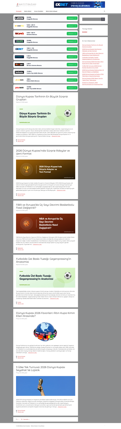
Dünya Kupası (21, 139)
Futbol (19, 302)
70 (22, 419)
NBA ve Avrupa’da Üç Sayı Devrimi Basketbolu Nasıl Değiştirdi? (45, 206)
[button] (104, 11)
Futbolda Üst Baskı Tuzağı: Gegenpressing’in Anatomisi (43, 260)
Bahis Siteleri (27, 11)
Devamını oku (56, 136)
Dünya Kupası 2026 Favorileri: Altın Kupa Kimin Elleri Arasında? (45, 314)
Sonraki (26, 419)
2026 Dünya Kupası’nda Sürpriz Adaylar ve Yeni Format (43, 152)
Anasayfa (18, 11)
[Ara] (103, 19)
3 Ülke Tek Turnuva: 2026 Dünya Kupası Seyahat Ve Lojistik (40, 369)
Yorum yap (21, 141)
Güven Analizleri (38, 11)
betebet (84, 32)
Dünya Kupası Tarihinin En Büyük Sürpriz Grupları (42, 98)
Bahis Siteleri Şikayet (51, 11)
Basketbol (20, 248)
